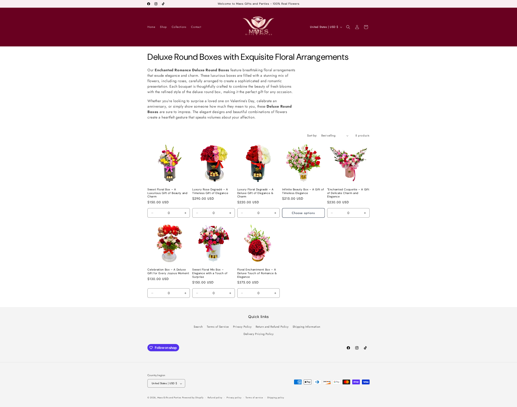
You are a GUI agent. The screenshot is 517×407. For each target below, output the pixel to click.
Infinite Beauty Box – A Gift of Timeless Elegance (303, 191)
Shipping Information (306, 327)
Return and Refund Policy (272, 327)
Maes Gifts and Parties (169, 397)
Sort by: (312, 135)
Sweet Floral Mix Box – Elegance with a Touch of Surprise (209, 273)
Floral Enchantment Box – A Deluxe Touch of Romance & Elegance (257, 273)
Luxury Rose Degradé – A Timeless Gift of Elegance (210, 191)
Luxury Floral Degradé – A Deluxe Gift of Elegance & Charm (255, 193)
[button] (348, 27)
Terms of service (254, 397)
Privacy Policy (242, 327)
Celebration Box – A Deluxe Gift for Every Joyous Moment (168, 271)
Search (198, 327)
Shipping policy (275, 397)
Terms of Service (218, 327)
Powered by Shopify (193, 397)
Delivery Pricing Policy (259, 334)
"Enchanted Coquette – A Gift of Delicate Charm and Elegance (348, 193)
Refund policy (215, 397)
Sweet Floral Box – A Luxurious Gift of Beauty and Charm (167, 193)
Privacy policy (234, 397)
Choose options (303, 213)
